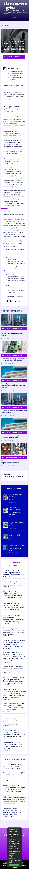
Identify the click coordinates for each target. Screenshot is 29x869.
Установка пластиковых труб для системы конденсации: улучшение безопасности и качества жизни (14, 801)
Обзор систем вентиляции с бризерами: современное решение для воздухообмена (14, 669)
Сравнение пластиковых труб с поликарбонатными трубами (16, 497)
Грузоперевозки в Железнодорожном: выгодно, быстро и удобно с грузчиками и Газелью (14, 733)
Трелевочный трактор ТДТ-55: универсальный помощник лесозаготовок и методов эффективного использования (14, 656)
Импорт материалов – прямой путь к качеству (12, 767)
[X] (19, 301)
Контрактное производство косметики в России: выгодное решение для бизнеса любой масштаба (14, 643)
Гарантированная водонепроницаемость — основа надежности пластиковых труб (13, 813)
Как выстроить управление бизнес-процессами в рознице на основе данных (13, 573)
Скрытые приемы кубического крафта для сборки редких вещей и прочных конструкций (12, 594)
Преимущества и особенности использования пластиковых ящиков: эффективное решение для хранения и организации (14, 693)
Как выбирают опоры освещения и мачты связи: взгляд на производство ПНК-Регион (13, 745)
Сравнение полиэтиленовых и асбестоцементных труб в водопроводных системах (16, 511)
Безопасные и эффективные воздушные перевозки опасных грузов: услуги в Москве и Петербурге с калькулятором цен (14, 720)
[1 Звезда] (17, 296)
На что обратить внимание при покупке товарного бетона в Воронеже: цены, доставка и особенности (13, 680)
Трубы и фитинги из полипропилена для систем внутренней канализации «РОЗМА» (14, 777)
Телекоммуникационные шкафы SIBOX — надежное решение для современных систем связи (13, 631)
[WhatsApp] (15, 301)
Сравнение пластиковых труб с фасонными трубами (16, 523)
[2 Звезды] (18, 296)
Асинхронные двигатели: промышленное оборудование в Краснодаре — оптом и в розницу (14, 619)
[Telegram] (7, 301)
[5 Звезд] (22, 296)
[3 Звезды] (20, 296)
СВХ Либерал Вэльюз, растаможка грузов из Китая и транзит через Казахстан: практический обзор (14, 606)
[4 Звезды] (21, 296)
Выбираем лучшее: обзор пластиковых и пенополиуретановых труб (17, 547)
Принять (14, 865)
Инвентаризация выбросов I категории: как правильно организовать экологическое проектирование (14, 706)
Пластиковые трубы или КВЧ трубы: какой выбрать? (16, 535)
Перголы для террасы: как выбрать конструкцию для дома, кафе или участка (13, 583)
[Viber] (11, 301)
